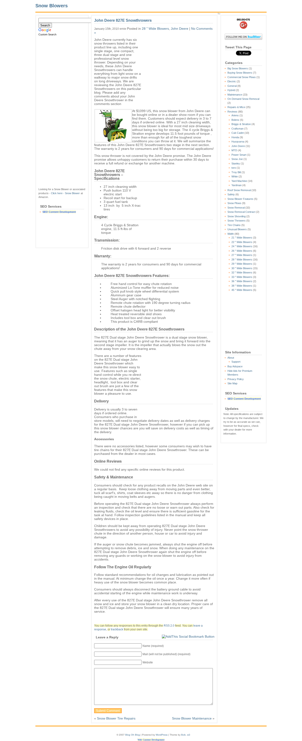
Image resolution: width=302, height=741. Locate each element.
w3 (188, 734)
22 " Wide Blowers (241, 242)
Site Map (232, 383)
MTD (234, 150)
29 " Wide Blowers (241, 263)
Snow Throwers (236, 220)
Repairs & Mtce (236, 107)
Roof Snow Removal (239, 190)
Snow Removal (236, 207)
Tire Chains (234, 225)
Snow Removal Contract (241, 211)
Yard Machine (239, 181)
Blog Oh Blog (132, 734)
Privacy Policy (235, 379)
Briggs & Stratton (241, 124)
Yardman (236, 185)
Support (235, 361)
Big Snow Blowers (237, 68)
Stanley (235, 163)
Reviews (232, 111)
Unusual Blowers (237, 229)
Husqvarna (237, 141)
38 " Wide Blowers (241, 285)
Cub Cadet (237, 132)
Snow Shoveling (236, 216)
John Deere (238, 146)
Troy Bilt (236, 172)
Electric (231, 81)
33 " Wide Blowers (241, 277)
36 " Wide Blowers (241, 281)
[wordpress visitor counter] (243, 19)
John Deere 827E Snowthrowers (123, 20)
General (232, 85)
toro (233, 167)
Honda (235, 137)
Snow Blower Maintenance (192, 718)
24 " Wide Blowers (241, 246)
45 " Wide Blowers (241, 290)
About (230, 357)
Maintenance (234, 94)
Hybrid (231, 90)
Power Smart (238, 154)
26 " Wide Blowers (241, 250)
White (234, 176)
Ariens (235, 115)
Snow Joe (237, 159)
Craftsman (237, 128)
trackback (117, 629)
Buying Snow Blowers (239, 72)
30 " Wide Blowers (241, 268)
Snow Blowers (51, 5)
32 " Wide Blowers (241, 272)
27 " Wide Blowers (241, 255)
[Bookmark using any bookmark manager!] (188, 636)
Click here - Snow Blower (65, 193)
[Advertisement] (62, 112)
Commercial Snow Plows (241, 77)
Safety (231, 194)
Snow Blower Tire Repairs (116, 718)
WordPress (162, 734)
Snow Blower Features (240, 198)
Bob (183, 734)
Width (230, 233)
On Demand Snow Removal (243, 98)
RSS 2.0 (169, 625)
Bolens (235, 119)
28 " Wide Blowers (241, 259)
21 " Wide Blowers (241, 237)
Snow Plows (234, 203)
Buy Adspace (235, 366)
